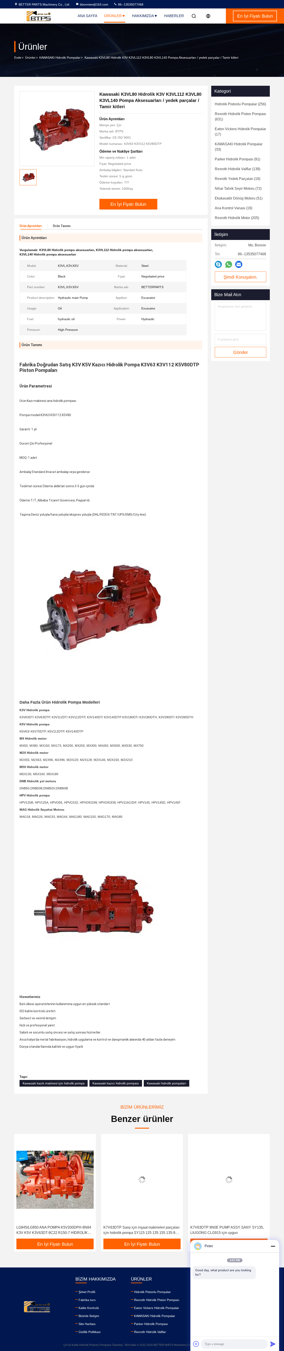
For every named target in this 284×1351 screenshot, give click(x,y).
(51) (238, 198)
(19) (237, 179)
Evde (17, 57)
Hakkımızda (143, 16)
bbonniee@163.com (94, 4)
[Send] (272, 1344)
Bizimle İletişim (89, 1316)
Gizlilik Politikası (90, 1332)
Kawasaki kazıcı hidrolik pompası (116, 1083)
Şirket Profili (87, 1292)
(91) (237, 159)
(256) (240, 104)
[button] (22, 1188)
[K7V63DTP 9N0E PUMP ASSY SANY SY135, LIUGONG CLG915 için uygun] (229, 1179)
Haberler (174, 16)
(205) (237, 218)
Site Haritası (87, 1324)
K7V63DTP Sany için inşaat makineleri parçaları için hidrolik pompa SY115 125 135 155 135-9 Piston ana (141, 1230)
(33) (238, 146)
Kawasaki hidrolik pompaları (166, 1083)
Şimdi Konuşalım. (240, 277)
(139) (237, 169)
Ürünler (113, 16)
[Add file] (196, 1344)
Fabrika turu (87, 1300)
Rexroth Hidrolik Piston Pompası (156, 1300)
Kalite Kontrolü (89, 1308)
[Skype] (218, 264)
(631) (240, 116)
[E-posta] (239, 264)
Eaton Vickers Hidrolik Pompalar (156, 1308)
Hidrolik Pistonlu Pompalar (152, 1292)
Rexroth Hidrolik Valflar (150, 1332)
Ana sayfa (87, 16)
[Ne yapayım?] (228, 264)
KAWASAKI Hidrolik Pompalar (59, 57)
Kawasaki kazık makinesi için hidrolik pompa (54, 1083)
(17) (240, 131)
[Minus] (273, 1246)
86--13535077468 (130, 4)
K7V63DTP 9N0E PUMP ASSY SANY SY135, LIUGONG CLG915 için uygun (227, 1230)
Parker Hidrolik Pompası (151, 1324)
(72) (238, 188)
